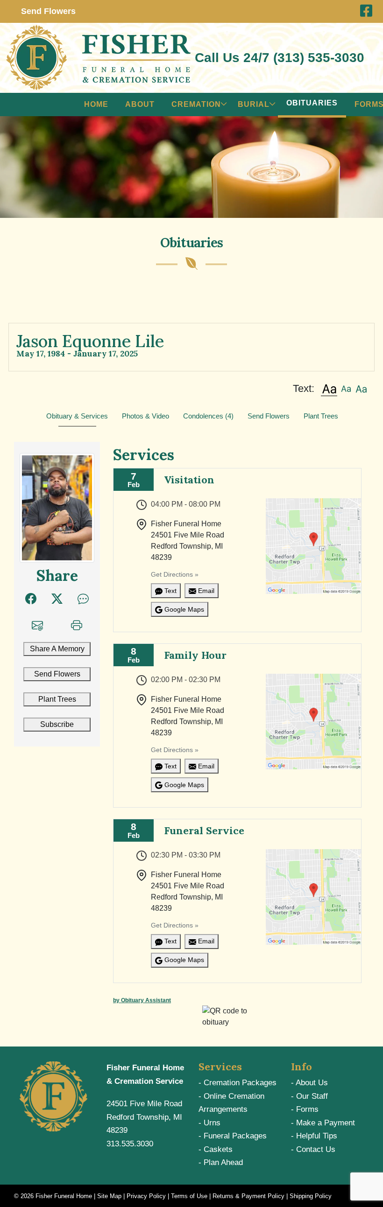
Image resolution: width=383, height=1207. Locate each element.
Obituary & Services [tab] (77, 416)
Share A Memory (57, 649)
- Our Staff (309, 1096)
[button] (329, 388)
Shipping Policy (311, 1196)
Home (96, 104)
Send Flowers (57, 674)
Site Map (109, 1196)
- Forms (305, 1109)
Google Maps (183, 609)
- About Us (309, 1082)
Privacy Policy (146, 1196)
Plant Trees (57, 699)
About (140, 104)
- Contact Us (313, 1149)
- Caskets (216, 1149)
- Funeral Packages (233, 1135)
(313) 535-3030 (318, 57)
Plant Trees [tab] (321, 416)
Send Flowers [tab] (269, 416)
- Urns (209, 1122)
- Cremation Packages (238, 1082)
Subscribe (57, 724)
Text (170, 590)
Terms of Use (189, 1196)
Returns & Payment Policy (248, 1196)
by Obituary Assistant (142, 1000)
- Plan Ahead (221, 1162)
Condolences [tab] (208, 416)
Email (205, 590)
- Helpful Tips (314, 1135)
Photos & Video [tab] (145, 416)
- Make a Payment (323, 1122)
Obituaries (312, 103)
